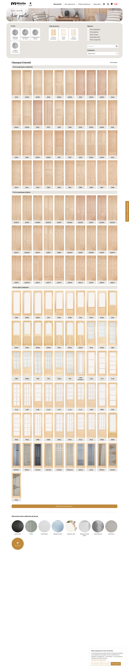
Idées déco (97, 4)
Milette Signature (84, 4)
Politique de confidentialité (98, 660)
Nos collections (70, 4)
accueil (13, 10)
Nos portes (58, 4)
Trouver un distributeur (127, 211)
